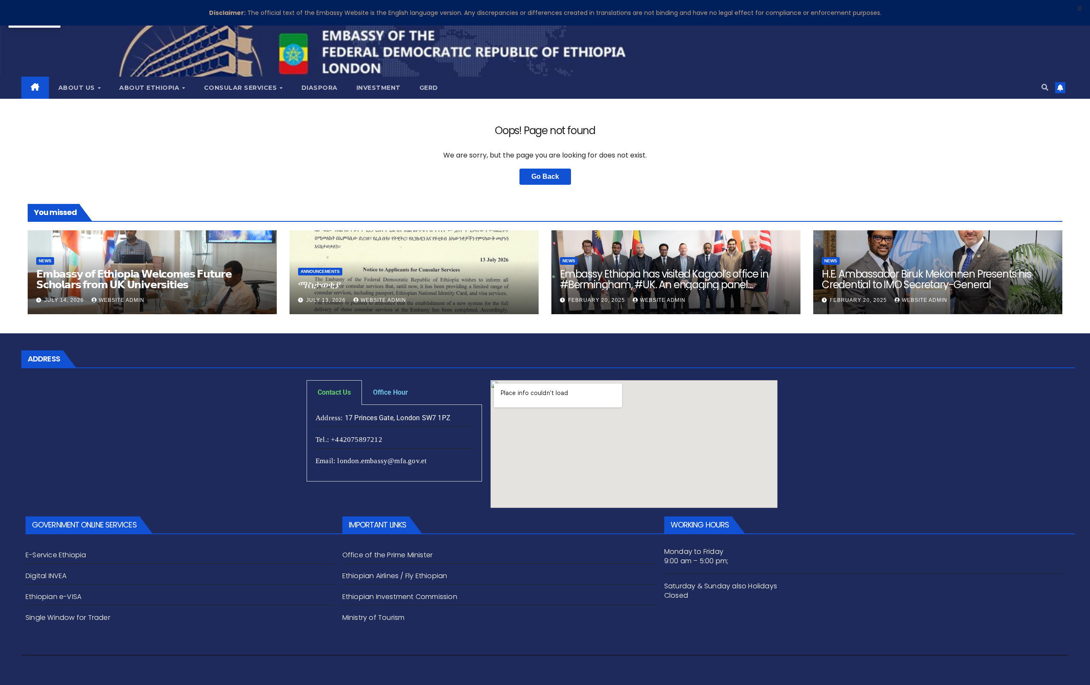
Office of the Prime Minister (387, 555)
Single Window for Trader (69, 617)
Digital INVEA (46, 576)
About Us (77, 88)
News (45, 260)
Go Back (545, 176)
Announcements (320, 271)
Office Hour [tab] (390, 392)
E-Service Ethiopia (56, 555)
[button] (1044, 87)
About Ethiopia (150, 88)
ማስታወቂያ (319, 285)
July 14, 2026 (65, 300)
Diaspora (319, 88)
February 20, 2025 (597, 300)
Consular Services (241, 88)
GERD (428, 88)
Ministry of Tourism (373, 617)
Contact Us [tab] (334, 392)
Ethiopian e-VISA (53, 597)
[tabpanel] (394, 443)
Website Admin (121, 300)
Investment (378, 88)
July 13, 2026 (326, 300)
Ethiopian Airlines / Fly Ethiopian (394, 576)
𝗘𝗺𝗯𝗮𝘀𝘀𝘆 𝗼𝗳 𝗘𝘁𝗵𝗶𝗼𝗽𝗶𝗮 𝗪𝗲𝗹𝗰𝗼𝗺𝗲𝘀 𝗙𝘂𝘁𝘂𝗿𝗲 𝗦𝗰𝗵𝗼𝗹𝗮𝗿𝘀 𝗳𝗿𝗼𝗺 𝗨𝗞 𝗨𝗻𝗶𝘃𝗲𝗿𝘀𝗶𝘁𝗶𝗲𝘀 (134, 279)
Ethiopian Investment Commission (399, 597)
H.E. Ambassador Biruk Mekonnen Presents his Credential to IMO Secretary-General (926, 279)
